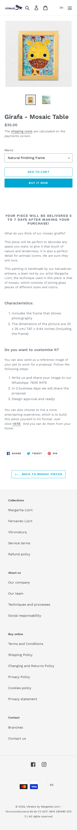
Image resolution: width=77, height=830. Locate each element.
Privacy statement (22, 699)
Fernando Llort (20, 521)
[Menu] (69, 7)
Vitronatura (17, 532)
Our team (15, 593)
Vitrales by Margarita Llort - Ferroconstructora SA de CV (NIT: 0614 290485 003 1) (38, 811)
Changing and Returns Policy (31, 666)
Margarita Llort (20, 510)
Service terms (19, 543)
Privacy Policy (19, 677)
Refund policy (19, 554)
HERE (17, 424)
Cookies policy (19, 688)
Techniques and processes (29, 604)
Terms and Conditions (25, 644)
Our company (19, 582)
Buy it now (38, 182)
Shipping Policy (20, 655)
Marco (9, 150)
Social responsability (24, 615)
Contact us (17, 738)
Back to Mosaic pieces (41, 474)
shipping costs (21, 131)
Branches (15, 727)
